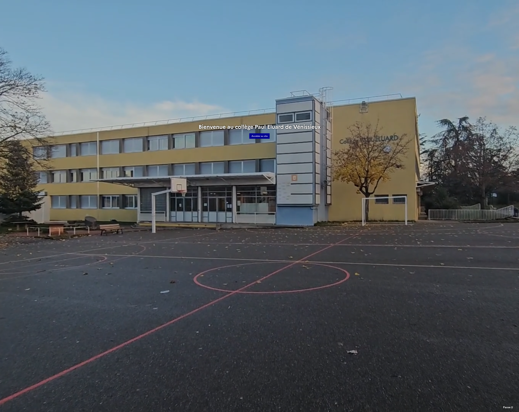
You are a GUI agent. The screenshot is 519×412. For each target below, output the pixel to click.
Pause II (508, 407)
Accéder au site (260, 136)
